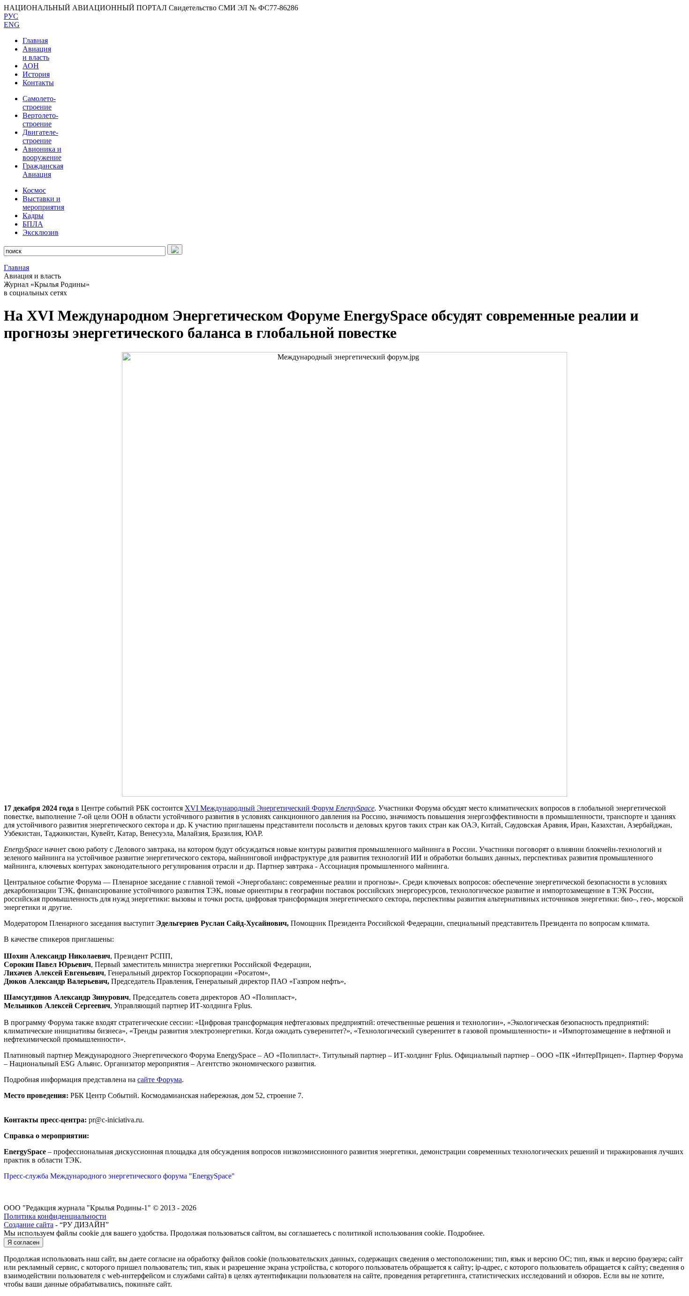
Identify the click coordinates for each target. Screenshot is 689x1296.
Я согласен (23, 1242)
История (36, 74)
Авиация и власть (36, 53)
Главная (35, 40)
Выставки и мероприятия (43, 203)
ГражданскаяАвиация (42, 170)
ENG (12, 25)
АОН (30, 66)
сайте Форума (159, 1080)
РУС (11, 16)
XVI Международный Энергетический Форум (260, 808)
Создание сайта (28, 1225)
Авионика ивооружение (41, 153)
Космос (34, 190)
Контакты (38, 83)
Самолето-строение (39, 103)
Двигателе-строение (40, 136)
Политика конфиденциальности (55, 1216)
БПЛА (32, 224)
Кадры (33, 216)
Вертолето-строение (40, 119)
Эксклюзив (40, 232)
